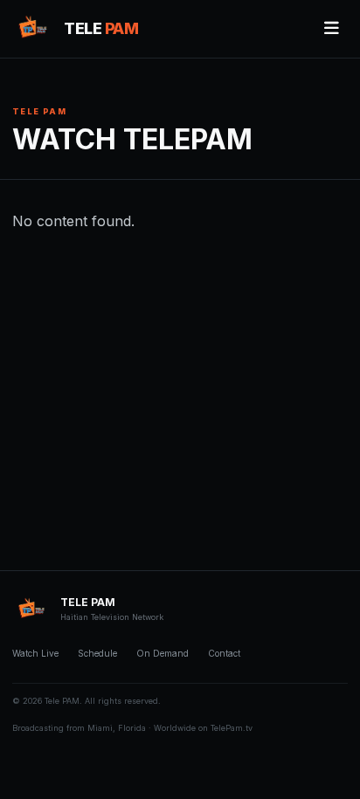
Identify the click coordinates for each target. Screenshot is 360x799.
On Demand (162, 653)
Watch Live (35, 653)
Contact (224, 653)
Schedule (97, 653)
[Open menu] (331, 28)
